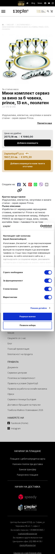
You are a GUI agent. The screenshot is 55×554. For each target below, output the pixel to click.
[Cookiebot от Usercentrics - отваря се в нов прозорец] (40, 226)
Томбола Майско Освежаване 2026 (25, 410)
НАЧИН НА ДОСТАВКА (27, 486)
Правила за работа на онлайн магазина (27, 388)
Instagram (16, 428)
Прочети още (44, 123)
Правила (13, 361)
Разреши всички (27, 316)
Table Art (10, 24)
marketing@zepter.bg (27, 533)
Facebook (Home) (19, 423)
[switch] (48, 281)
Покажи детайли (38, 308)
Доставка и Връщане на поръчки (23, 404)
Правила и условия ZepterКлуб (22, 383)
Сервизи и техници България (21, 399)
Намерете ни (15, 417)
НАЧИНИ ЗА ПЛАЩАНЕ (27, 451)
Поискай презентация (18, 348)
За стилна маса (23, 24)
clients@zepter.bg (27, 545)
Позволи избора (28, 325)
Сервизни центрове (17, 372)
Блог (9, 343)
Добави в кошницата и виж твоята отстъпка (27, 165)
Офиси (10, 394)
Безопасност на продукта (20, 354)
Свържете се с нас (16, 338)
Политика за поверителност (21, 378)
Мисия (10, 332)
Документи (12, 367)
